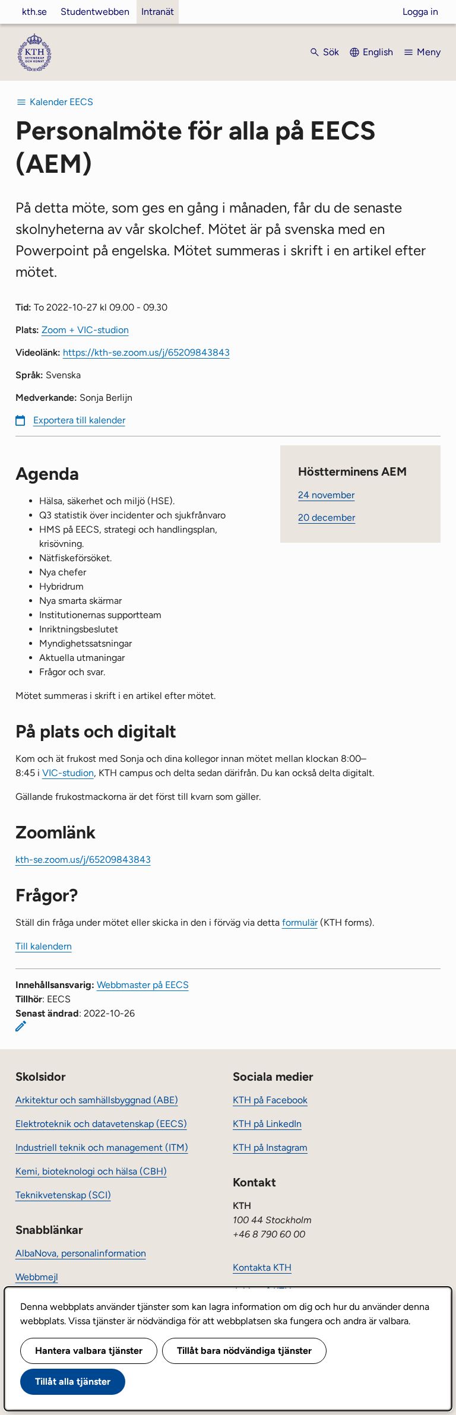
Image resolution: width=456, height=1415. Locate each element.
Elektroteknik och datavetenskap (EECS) (101, 1123)
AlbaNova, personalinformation (80, 1253)
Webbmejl (36, 1277)
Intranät (157, 11)
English (378, 52)
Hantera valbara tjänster (88, 1350)
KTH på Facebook (270, 1100)
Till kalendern (43, 946)
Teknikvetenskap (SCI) (63, 1195)
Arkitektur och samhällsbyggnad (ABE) (96, 1100)
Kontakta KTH (262, 1267)
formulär (300, 922)
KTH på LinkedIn (267, 1123)
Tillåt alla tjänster (72, 1381)
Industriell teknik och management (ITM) (101, 1147)
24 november (326, 495)
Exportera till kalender (79, 420)
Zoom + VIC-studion (85, 329)
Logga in (420, 11)
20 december (326, 517)
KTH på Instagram (270, 1147)
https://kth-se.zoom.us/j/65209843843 (146, 352)
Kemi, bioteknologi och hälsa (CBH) (91, 1171)
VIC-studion (68, 772)
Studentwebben (95, 11)
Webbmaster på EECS (143, 984)
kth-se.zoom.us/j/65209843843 (83, 859)
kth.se (34, 11)
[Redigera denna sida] (20, 1026)
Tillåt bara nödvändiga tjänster (244, 1350)
